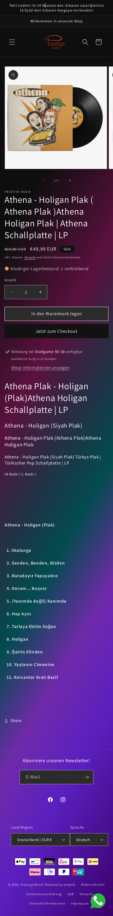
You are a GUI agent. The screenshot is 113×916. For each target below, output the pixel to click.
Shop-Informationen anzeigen (40, 367)
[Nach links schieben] (43, 180)
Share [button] (16, 720)
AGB (70, 894)
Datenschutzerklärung (44, 894)
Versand (30, 257)
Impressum (80, 903)
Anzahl (10, 280)
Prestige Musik (32, 884)
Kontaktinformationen (47, 903)
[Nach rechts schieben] (70, 180)
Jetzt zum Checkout (56, 331)
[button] (12, 42)
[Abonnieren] (86, 777)
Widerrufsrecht (93, 884)
